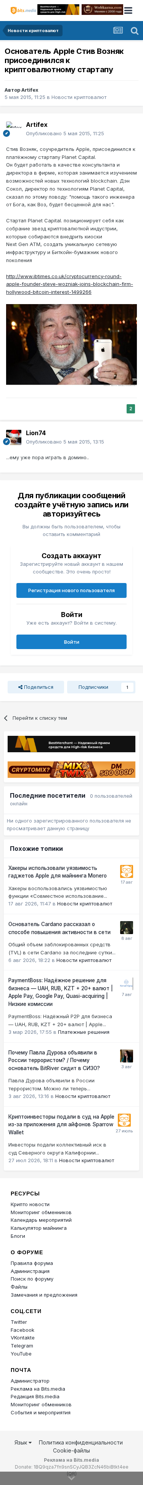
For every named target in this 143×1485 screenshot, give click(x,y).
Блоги (18, 1236)
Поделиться (37, 687)
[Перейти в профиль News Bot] (126, 871)
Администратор (30, 1381)
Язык (21, 1442)
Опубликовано (65, 133)
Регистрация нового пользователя (71, 590)
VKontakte (23, 1337)
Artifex (30, 90)
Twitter (19, 1322)
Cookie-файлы (71, 1450)
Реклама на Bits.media (38, 1389)
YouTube (21, 1354)
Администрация (30, 1271)
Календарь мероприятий (41, 1220)
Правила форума (32, 1263)
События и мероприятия (41, 1412)
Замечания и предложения (44, 1295)
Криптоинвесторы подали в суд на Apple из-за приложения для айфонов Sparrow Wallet (61, 1124)
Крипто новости (30, 1204)
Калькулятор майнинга (39, 1228)
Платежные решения (83, 1032)
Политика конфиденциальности (81, 1442)
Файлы (19, 1287)
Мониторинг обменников (41, 1212)
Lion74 (36, 433)
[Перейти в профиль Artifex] (13, 129)
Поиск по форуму (32, 1279)
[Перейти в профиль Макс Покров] (126, 983)
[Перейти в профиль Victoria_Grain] (126, 1055)
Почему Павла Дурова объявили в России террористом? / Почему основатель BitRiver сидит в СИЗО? (54, 1060)
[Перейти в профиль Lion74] (13, 437)
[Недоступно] (71, 345)
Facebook (22, 1330)
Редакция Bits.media (35, 1396)
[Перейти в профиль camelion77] (126, 927)
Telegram (22, 1345)
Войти (71, 642)
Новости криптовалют (78, 97)
